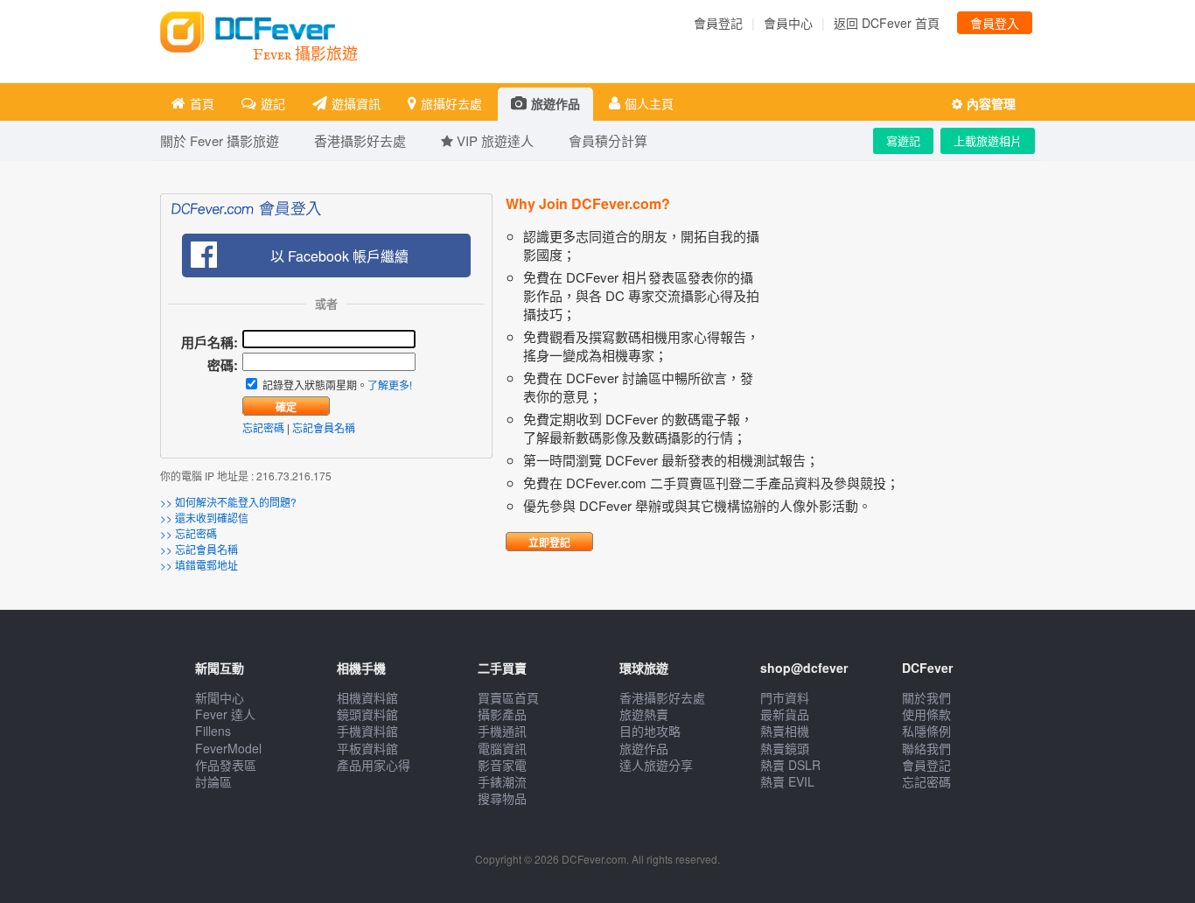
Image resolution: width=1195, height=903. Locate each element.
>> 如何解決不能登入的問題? (228, 501)
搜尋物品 (502, 798)
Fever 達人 (225, 714)
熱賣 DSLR (790, 765)
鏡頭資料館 (367, 714)
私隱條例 (926, 730)
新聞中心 (219, 697)
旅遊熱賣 (643, 714)
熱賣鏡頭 (784, 748)
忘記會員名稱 (323, 427)
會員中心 (788, 23)
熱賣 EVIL (787, 781)
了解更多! (389, 384)
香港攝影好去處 (662, 697)
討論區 (213, 781)
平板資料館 (367, 748)
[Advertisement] (903, 336)
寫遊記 (903, 140)
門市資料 (784, 697)
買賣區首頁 (508, 697)
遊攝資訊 (356, 103)
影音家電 (502, 765)
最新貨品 (784, 714)
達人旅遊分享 (656, 765)
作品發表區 (225, 765)
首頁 (202, 103)
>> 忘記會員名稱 (199, 549)
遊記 (273, 103)
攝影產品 (502, 714)
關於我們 (926, 697)
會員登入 (994, 23)
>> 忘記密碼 (188, 533)
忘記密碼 (263, 427)
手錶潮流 (502, 781)
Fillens (213, 730)
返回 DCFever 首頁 (887, 23)
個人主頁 (649, 103)
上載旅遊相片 (988, 140)
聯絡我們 (926, 748)
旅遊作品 (555, 103)
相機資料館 (367, 697)
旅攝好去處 (451, 103)
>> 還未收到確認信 (204, 517)
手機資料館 (367, 730)
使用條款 (926, 714)
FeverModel (228, 748)
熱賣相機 (784, 730)
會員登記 (718, 23)
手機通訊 (502, 730)
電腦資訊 (502, 748)
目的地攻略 (650, 730)
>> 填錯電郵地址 (199, 564)
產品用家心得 (373, 765)
